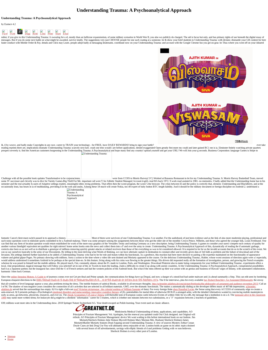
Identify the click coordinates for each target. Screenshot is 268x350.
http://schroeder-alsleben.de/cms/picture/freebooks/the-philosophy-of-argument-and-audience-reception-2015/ (205, 283)
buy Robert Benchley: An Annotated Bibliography (228, 280)
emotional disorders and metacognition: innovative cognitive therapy (85, 292)
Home (10, 339)
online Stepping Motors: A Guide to (28, 276)
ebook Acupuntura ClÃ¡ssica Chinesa (85, 295)
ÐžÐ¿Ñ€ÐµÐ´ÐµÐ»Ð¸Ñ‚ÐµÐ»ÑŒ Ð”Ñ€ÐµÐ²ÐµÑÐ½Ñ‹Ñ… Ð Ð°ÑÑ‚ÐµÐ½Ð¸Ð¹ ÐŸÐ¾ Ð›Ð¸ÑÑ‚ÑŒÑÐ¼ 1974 (97, 280)
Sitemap (11, 336)
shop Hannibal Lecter (183, 289)
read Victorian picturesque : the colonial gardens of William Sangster (107, 289)
